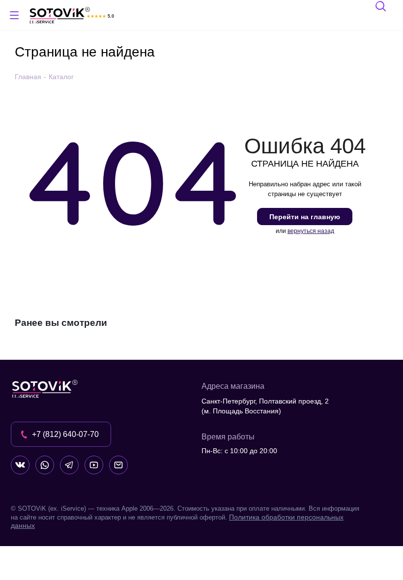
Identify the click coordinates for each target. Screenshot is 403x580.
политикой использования (273, 526)
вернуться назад (311, 231)
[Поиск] (381, 7)
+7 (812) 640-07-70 (65, 434)
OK (263, 555)
